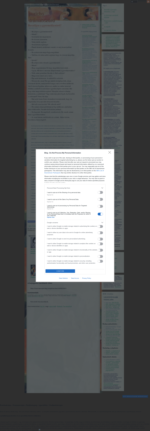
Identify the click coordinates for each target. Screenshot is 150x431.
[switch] (100, 192)
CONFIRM (60, 271)
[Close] (110, 153)
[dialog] (75, 215)
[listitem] (75, 188)
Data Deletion (63, 278)
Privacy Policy (86, 278)
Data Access (75, 278)
